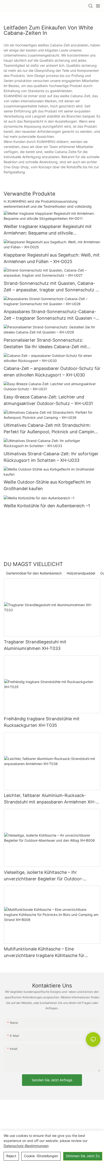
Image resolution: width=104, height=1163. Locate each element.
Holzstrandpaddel (81, 573)
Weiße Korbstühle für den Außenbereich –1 (47, 505)
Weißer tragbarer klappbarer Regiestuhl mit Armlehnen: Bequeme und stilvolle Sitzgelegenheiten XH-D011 (48, 230)
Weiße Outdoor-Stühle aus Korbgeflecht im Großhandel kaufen (47, 485)
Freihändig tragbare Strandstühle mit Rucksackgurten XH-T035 (42, 722)
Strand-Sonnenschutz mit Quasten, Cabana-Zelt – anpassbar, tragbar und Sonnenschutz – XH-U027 (51, 287)
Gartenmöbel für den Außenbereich (34, 573)
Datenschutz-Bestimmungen (26, 1146)
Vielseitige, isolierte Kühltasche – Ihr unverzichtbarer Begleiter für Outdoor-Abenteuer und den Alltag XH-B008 (43, 876)
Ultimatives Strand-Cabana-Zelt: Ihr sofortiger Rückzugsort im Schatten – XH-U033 (51, 457)
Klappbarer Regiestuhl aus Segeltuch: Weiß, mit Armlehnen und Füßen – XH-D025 (52, 258)
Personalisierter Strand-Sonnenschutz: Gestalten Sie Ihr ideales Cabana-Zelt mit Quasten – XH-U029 (45, 344)
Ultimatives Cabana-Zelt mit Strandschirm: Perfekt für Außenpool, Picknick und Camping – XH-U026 (52, 429)
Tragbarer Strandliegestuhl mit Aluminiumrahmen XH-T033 (35, 645)
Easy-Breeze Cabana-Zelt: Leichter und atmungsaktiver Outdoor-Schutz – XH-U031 (48, 400)
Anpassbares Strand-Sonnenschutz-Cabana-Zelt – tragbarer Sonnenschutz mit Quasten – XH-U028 (50, 315)
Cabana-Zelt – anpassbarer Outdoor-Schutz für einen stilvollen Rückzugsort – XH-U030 (52, 371)
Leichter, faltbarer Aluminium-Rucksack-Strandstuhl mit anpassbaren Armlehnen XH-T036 (50, 799)
